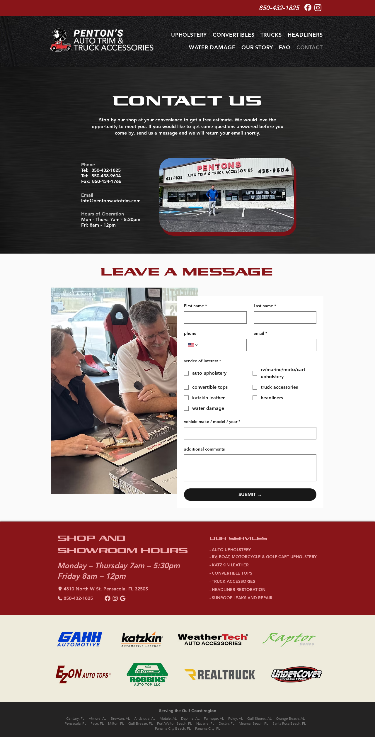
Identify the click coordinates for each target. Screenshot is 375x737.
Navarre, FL (205, 723)
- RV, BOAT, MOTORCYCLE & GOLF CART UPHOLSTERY (263, 556)
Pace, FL (97, 723)
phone (190, 333)
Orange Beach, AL (290, 718)
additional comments (204, 449)
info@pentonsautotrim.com (111, 200)
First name (195, 305)
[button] (189, 34)
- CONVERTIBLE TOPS (230, 573)
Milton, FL (116, 723)
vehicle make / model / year (212, 421)
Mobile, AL (168, 718)
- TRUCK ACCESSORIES (232, 581)
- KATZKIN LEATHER (229, 565)
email (260, 333)
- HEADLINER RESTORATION (237, 589)
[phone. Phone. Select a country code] (193, 345)
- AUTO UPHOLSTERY (230, 549)
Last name (265, 305)
